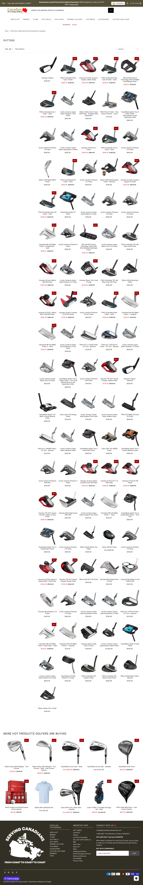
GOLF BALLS (46, 19)
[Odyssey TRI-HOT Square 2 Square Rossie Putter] (68, 567)
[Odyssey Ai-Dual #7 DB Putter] (130, 468)
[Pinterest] (16, 872)
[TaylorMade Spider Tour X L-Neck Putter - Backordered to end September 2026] (130, 99)
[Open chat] (136, 878)
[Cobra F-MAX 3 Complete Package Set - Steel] (99, 792)
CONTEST (76, 833)
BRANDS (26, 19)
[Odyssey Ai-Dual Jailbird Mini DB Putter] (47, 268)
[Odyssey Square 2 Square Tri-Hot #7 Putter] (68, 300)
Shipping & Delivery (79, 851)
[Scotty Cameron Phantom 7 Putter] (68, 468)
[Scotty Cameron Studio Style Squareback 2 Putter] (109, 599)
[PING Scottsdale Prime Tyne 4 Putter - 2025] (109, 65)
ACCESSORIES (103, 19)
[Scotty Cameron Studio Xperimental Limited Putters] (109, 631)
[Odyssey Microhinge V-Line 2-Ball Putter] (130, 567)
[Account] (127, 3)
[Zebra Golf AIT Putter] (109, 535)
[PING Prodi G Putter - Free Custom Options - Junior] (109, 99)
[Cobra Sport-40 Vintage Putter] (68, 402)
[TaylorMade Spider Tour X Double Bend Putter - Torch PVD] (130, 501)
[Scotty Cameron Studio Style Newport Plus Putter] (88, 402)
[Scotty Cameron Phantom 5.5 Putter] (130, 135)
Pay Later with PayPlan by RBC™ (19, 3)
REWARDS (53, 853)
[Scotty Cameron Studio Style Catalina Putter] (109, 402)
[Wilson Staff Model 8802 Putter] (47, 168)
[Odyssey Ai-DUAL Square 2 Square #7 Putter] (130, 168)
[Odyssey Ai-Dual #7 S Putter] (88, 135)
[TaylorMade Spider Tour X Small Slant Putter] (88, 436)
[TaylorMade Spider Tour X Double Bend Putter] (47, 535)
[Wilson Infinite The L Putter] (47, 696)
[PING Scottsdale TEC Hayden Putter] (88, 664)
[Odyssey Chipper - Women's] (130, 366)
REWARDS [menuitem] (66, 24)
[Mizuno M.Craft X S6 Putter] (88, 567)
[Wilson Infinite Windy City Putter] (88, 535)
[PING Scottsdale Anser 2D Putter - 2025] (47, 200)
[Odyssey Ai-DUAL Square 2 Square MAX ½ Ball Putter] (47, 567)
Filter (6, 49)
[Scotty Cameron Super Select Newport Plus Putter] (88, 501)
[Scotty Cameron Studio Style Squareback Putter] (88, 599)
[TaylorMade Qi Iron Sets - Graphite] (99, 751)
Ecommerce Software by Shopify (40, 881)
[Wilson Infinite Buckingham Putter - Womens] (109, 168)
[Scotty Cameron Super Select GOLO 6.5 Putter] (109, 232)
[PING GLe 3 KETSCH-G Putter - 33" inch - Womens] (109, 332)
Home (6, 31)
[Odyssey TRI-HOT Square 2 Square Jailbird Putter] (109, 366)
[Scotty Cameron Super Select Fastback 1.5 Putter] (130, 332)
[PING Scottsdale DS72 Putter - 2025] (68, 168)
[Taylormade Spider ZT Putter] (68, 200)
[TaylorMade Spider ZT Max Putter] (130, 631)
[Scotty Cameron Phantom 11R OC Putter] (88, 300)
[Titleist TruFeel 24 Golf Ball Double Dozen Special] (16, 792)
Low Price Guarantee (80, 837)
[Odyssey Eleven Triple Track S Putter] (88, 631)
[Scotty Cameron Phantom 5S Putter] (109, 200)
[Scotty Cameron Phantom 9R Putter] (47, 468)
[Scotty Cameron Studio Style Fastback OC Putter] (68, 268)
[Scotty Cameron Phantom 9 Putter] (68, 232)
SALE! (74, 24)
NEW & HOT (15, 19)
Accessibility (77, 858)
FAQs (4, 3)
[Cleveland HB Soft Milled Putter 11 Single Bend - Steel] (47, 232)
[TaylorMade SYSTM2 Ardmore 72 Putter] (68, 664)
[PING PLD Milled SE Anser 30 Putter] (130, 402)
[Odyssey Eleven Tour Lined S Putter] (88, 268)
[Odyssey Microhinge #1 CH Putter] (47, 599)
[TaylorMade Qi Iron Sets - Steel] (71, 751)
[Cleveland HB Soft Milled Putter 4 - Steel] (47, 332)
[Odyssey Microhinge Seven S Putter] (109, 567)
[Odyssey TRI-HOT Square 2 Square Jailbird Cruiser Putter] (47, 501)
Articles (75, 835)
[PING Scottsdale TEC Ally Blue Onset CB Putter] (109, 268)
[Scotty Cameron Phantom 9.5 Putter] (130, 200)
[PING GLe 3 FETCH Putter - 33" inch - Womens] (130, 599)
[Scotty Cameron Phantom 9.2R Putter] (88, 366)
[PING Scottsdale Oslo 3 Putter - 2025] (47, 99)
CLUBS (35, 19)
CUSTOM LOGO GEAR (121, 19)
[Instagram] (8, 872)
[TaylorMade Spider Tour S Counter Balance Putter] (130, 436)
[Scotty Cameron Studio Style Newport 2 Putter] (88, 200)
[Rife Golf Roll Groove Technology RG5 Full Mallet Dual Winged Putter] (130, 65)
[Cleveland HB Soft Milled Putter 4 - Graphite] (68, 631)
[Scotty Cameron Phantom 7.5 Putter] (47, 135)
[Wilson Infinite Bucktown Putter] (130, 268)
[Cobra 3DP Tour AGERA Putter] (109, 436)
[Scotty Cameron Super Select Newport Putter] (68, 436)
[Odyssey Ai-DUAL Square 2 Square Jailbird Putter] (88, 65)
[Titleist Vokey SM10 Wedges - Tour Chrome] (16, 751)
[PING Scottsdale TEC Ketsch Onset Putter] (109, 664)
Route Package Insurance (82, 854)
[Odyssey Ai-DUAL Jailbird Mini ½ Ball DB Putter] (47, 300)
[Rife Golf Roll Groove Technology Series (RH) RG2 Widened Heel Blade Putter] (88, 232)
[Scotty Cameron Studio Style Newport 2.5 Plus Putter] (68, 332)
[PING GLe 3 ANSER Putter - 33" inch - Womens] (47, 436)
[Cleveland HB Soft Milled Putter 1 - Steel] (109, 501)
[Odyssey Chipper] (47, 65)
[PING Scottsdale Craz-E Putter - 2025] (109, 135)
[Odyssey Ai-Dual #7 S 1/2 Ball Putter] (109, 468)
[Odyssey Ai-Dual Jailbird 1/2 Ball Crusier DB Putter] (88, 468)
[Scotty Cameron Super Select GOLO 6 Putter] (47, 366)
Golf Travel (76, 844)
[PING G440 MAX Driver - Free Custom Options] (127, 792)
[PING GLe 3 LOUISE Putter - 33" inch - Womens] (88, 332)
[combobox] (71, 10)
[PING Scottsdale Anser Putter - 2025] (109, 300)
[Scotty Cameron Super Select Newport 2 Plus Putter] (68, 99)
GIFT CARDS (77, 830)
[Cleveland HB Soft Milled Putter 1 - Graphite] (130, 300)
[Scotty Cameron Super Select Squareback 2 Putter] (68, 135)
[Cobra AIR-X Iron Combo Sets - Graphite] (71, 792)
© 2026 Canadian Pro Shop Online (15, 881)
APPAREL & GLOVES (74, 19)
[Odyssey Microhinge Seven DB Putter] (68, 501)
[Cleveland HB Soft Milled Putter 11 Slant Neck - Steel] (47, 631)
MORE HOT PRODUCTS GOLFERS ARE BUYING (34, 733)
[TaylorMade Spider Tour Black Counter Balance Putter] (47, 402)
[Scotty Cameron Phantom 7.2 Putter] (68, 599)
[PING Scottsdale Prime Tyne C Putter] (68, 65)
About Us (76, 847)
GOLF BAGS (59, 19)
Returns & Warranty (79, 856)
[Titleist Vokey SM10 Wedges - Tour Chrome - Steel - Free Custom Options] (44, 751)
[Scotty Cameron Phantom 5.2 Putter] (88, 168)
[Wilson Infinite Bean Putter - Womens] (130, 664)
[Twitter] (13, 872)
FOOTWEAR (90, 19)
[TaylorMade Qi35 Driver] (127, 751)
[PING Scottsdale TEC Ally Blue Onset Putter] (130, 232)
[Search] (111, 10)
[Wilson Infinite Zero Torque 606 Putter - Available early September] (88, 99)
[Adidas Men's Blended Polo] (44, 792)
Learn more (74, 4)
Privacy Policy (78, 861)
